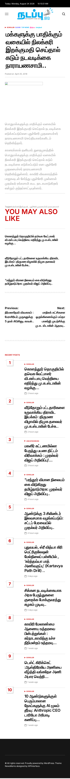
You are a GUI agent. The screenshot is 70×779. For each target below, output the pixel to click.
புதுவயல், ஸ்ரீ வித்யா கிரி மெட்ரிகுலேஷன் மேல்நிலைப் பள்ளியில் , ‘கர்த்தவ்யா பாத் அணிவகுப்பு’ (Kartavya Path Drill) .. (43, 559)
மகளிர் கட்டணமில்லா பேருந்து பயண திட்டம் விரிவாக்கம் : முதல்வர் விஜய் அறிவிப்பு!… (41, 453)
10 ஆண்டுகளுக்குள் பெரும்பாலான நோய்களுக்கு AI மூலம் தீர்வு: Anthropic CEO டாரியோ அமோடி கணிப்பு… (42, 708)
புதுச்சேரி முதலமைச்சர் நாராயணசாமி (44, 206)
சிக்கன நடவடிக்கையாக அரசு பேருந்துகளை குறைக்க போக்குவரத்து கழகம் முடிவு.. (43, 597)
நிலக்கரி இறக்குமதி (20, 206)
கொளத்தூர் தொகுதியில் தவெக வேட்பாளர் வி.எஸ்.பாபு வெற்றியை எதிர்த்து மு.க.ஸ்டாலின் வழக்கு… (31, 240)
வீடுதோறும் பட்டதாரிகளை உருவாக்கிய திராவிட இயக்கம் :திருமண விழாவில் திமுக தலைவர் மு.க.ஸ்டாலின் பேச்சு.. (32, 261)
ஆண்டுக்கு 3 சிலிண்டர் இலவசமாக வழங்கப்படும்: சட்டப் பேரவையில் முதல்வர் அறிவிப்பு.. (43, 520)
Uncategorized (32, 441)
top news (25, 27)
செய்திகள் (39, 27)
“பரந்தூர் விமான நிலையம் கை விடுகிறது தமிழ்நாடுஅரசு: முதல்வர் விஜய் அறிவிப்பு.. (29, 281)
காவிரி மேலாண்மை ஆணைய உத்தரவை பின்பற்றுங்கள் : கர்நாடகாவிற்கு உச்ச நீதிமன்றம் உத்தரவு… (40, 633)
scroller (10, 27)
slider (18, 27)
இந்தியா (32, 27)
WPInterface (34, 766)
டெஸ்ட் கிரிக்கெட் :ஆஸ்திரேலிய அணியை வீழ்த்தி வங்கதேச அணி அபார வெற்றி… (43, 669)
